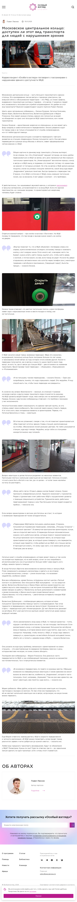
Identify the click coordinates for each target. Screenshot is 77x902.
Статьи (13, 15)
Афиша (5, 871)
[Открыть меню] (4, 7)
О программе (7, 853)
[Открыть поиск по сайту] (73, 7)
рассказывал (62, 185)
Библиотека (24, 859)
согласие (33, 891)
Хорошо (39, 896)
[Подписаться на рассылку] (72, 825)
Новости (5, 865)
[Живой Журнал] (61, 860)
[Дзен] (51, 860)
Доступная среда (24, 15)
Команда (23, 865)
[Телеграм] (46, 860)
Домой (6, 15)
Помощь (5, 859)
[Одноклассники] (56, 860)
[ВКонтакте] (41, 860)
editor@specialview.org (48, 874)
